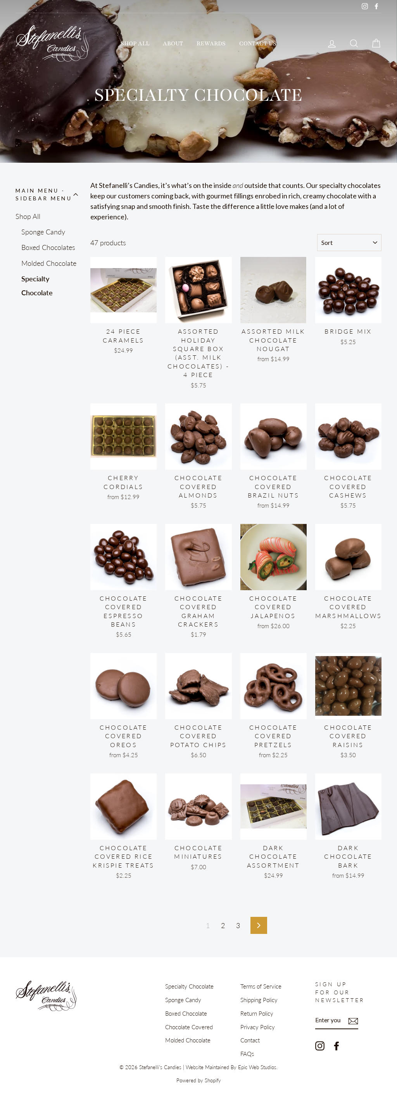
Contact (250, 1040)
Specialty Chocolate (37, 285)
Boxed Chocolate (186, 1013)
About (173, 43)
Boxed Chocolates (48, 247)
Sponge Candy (43, 231)
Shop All (135, 43)
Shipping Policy (259, 999)
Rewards (211, 43)
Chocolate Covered (189, 1026)
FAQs (247, 1053)
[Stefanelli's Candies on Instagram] (320, 1046)
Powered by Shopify (198, 1080)
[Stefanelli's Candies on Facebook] (336, 1046)
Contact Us (257, 43)
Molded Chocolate (48, 263)
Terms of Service (260, 986)
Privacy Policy (257, 1026)
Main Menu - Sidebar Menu (44, 195)
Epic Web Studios (257, 1067)
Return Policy (256, 1013)
